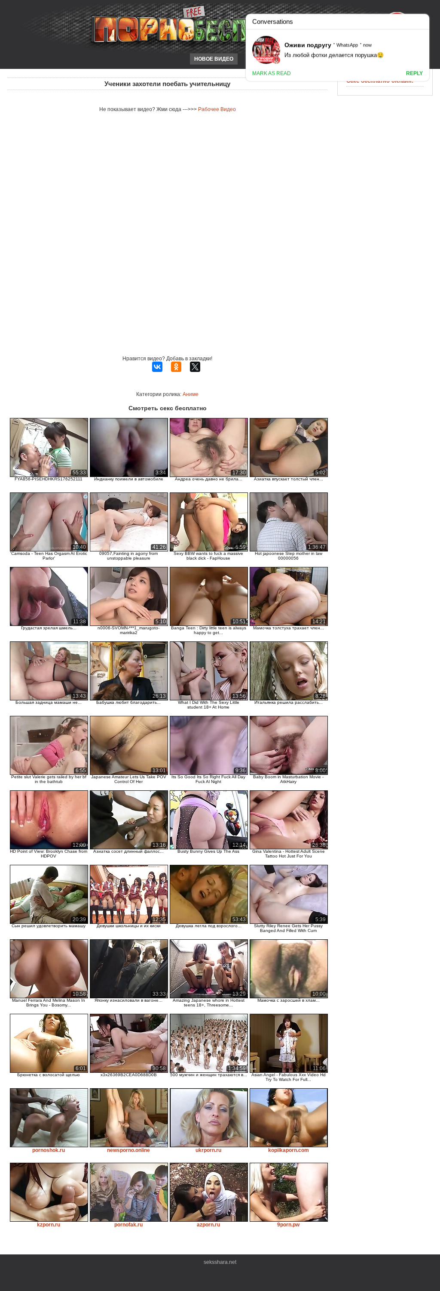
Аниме (191, 394)
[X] (195, 367)
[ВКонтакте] (157, 367)
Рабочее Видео (217, 109)
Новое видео (213, 59)
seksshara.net (220, 1262)
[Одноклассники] (176, 367)
